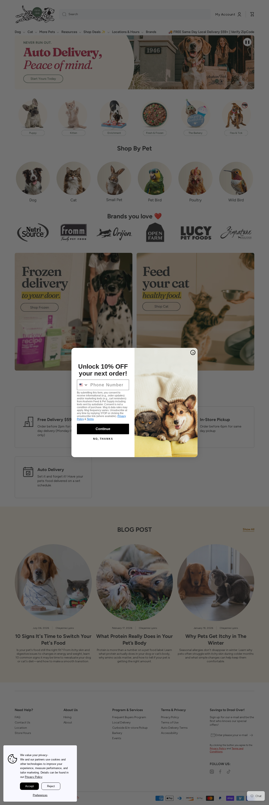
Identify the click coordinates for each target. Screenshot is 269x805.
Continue (103, 429)
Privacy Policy (33, 777)
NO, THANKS (103, 438)
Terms (90, 419)
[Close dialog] (192, 352)
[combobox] (82, 385)
